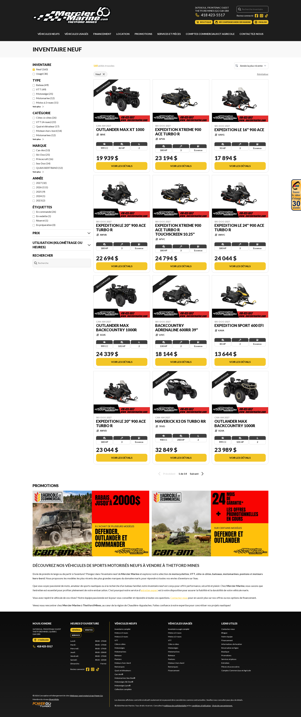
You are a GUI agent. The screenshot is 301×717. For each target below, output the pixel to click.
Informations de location (231, 644)
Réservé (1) (42, 220)
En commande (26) (46, 211)
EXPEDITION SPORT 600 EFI (239, 325)
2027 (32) (41, 182)
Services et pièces (169, 33)
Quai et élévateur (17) (47, 126)
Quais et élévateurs (123, 670)
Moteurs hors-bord (123, 663)
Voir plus (37, 106)
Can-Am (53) (43, 150)
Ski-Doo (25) (43, 154)
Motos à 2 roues (121, 636)
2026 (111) (42, 187)
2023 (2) (40, 200)
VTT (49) (41, 89)
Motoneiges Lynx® (122, 685)
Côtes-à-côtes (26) (46, 117)
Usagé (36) (42, 73)
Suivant (194, 473)
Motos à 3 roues (121, 633)
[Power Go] (68, 704)
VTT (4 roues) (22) (46, 121)
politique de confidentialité (175, 705)
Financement (102, 33)
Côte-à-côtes (120, 644)
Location (122, 33)
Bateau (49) (42, 84)
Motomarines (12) (46, 135)
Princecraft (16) (44, 158)
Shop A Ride (54, 699)
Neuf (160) (42, 69)
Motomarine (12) (45, 98)
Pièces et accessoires (230, 667)
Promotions (143, 33)
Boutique (225, 651)
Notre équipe (226, 636)
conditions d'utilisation (201, 705)
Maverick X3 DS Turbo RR (180, 421)
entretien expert (149, 590)
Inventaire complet (122, 629)
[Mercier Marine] (72, 15)
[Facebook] (256, 16)
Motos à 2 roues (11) (47, 102)
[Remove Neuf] (103, 74)
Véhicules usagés (76, 33)
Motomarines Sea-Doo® (125, 678)
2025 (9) (40, 191)
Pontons (118, 659)
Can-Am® (119, 674)
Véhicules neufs (49, 33)
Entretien (225, 663)
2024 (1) (40, 196)
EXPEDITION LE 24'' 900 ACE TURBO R (239, 227)
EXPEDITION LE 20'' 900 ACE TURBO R (121, 227)
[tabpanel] (88, 652)
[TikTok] (266, 16)
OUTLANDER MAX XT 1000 (120, 129)
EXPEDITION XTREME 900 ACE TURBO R (178, 131)
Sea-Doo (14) (43, 163)
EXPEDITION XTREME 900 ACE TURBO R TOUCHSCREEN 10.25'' (178, 229)
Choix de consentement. (222, 705)
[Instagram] (261, 16)
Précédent (169, 473)
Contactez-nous (251, 33)
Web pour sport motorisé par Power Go (86, 695)
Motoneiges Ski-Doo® (124, 682)
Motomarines (120, 651)
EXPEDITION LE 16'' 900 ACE (239, 130)
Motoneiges (120, 648)
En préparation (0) (45, 224)
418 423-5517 (213, 15)
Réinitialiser (262, 74)
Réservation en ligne (229, 648)
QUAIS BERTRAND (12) (49, 167)
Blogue (224, 633)
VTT (116, 640)
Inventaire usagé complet (178, 629)
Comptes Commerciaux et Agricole (210, 33)
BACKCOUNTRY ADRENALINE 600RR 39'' (176, 327)
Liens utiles (229, 623)
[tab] (76, 630)
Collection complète (123, 689)
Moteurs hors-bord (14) (49, 130)
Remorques (120, 667)
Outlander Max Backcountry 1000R (116, 327)
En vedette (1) (43, 216)
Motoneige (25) (44, 93)
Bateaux (118, 655)
